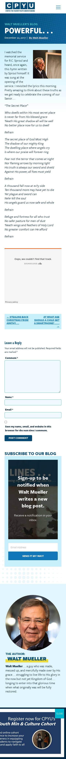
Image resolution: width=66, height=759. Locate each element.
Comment (11, 358)
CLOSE (59, 713)
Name (9, 397)
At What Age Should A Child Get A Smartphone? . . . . (46, 320)
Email (9, 409)
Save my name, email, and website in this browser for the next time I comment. (28, 428)
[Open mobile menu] (58, 7)
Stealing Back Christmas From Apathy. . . (17, 320)
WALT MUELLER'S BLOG (21, 24)
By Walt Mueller (38, 38)
